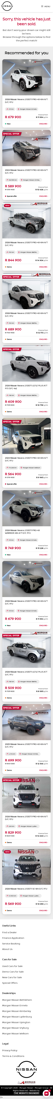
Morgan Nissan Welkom (15, 1033)
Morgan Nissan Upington (16, 1022)
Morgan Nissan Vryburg (15, 1027)
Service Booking (11, 943)
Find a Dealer (9, 932)
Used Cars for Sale (12, 966)
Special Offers (10, 982)
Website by (27, 1091)
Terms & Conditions (13, 1056)
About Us (7, 949)
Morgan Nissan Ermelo (15, 1005)
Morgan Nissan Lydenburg (17, 1016)
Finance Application (13, 937)
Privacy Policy (9, 1050)
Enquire (43, 124)
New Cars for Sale (12, 977)
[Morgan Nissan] (7, 6)
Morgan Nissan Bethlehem (17, 999)
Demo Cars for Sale (13, 971)
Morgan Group (41, 1087)
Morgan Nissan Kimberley (16, 1011)
